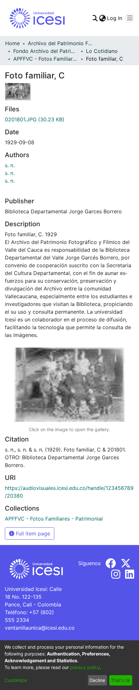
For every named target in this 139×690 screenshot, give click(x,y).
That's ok (120, 680)
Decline (97, 680)
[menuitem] (102, 18)
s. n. (10, 165)
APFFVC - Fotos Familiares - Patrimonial (45, 59)
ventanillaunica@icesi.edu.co (40, 627)
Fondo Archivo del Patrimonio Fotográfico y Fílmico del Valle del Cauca (45, 51)
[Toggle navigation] (129, 18)
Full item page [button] (32, 533)
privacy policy (85, 667)
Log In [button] (115, 18)
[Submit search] (94, 18)
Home (12, 43)
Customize (16, 680)
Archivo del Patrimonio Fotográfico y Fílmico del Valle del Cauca (60, 43)
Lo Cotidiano (102, 51)
